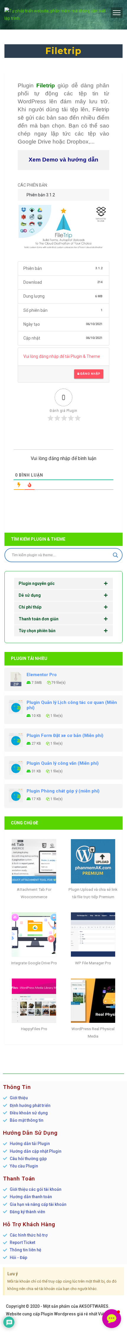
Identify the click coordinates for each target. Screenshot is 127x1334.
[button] (111, 1318)
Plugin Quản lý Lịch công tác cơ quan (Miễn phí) (72, 705)
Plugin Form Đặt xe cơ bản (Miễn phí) (65, 735)
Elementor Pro (42, 674)
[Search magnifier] (115, 555)
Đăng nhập (89, 374)
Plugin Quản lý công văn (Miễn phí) (63, 763)
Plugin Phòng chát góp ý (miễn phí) (63, 791)
